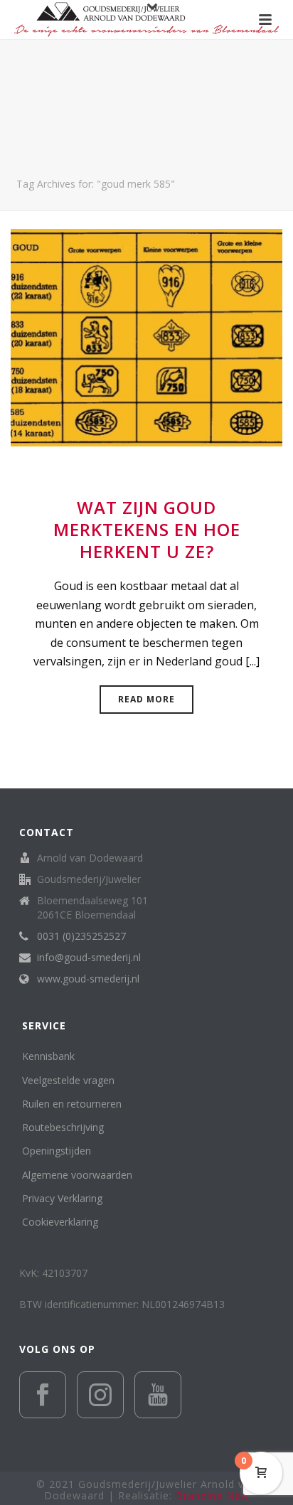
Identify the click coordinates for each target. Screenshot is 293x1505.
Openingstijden (56, 1150)
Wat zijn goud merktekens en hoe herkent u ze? (146, 529)
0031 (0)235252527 (81, 936)
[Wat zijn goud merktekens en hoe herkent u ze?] (146, 336)
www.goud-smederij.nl (88, 979)
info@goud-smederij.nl (89, 957)
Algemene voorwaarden (77, 1175)
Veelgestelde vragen (68, 1080)
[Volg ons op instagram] (100, 1394)
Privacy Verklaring (62, 1198)
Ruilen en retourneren (72, 1103)
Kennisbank (48, 1056)
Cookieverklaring (60, 1221)
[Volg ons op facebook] (42, 1394)
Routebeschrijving (63, 1127)
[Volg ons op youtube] (157, 1394)
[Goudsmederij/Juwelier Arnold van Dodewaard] (146, 19)
